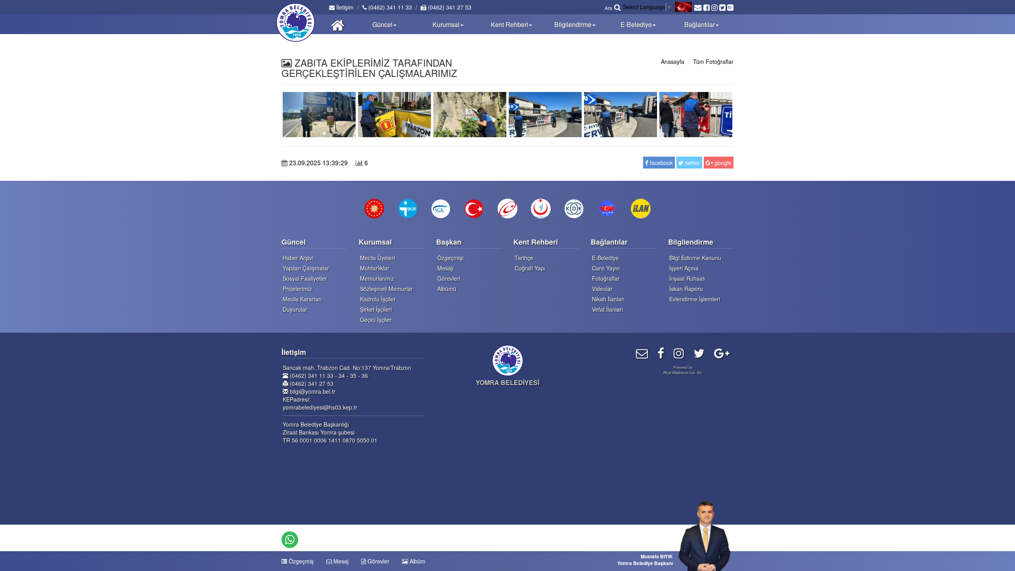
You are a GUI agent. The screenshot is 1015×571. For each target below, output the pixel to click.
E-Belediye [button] (636, 24)
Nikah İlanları (608, 299)
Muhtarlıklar (374, 268)
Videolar (602, 289)
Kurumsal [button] (446, 24)
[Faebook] (660, 352)
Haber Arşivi (298, 258)
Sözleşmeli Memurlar (386, 289)
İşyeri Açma (684, 268)
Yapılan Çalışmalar (306, 268)
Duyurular (295, 309)
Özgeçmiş (300, 561)
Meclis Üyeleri (377, 258)
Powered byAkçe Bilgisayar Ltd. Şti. (683, 370)
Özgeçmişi (450, 258)
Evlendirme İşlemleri (694, 299)
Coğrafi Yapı (530, 268)
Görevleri (448, 278)
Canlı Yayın (606, 268)
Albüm (416, 561)
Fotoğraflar (606, 278)
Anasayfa (672, 61)
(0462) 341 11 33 (389, 7)
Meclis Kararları (302, 299)
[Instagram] (679, 352)
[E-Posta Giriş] (642, 352)
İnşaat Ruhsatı (687, 278)
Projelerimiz (297, 289)
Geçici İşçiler (376, 320)
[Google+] (721, 352)
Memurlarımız (377, 278)
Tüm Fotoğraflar (713, 61)
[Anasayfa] (337, 24)
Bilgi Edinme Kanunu (695, 258)
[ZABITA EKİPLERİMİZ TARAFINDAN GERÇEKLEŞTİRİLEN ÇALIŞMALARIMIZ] (319, 113)
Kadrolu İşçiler (378, 299)
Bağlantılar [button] (699, 24)
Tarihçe (524, 258)
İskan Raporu (686, 289)
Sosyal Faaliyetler (305, 278)
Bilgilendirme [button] (573, 24)
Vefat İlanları (607, 309)
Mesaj (340, 561)
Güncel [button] (382, 24)
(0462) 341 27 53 (448, 7)
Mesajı (445, 268)
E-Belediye (605, 258)
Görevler (377, 561)
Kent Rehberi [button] (509, 24)
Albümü (446, 289)
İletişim (344, 7)
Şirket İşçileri (376, 309)
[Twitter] (699, 352)
